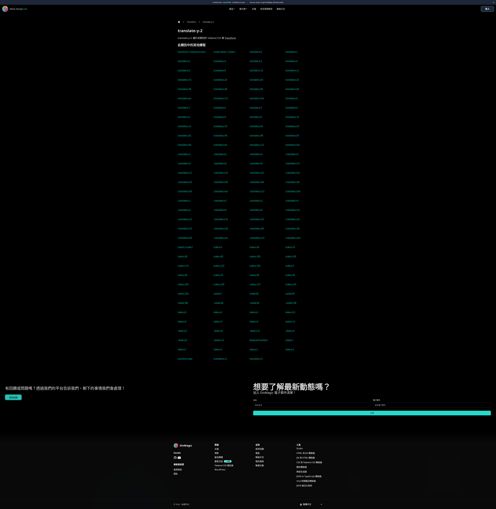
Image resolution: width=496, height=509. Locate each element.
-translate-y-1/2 (257, 237)
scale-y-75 (218, 274)
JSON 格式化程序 (304, 485)
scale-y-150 (183, 293)
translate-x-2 (184, 61)
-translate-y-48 (257, 228)
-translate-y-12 (185, 219)
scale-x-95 (218, 256)
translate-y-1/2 (257, 144)
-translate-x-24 (292, 172)
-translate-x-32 (185, 181)
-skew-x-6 (218, 330)
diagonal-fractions (259, 340)
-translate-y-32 (185, 228)
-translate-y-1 (184, 200)
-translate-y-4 (291, 200)
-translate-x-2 (220, 154)
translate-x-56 (256, 88)
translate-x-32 (292, 79)
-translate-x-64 (185, 191)
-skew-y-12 (219, 340)
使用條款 (178, 469)
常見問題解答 (266, 8)
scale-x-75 (290, 247)
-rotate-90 (254, 302)
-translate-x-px (221, 191)
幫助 (257, 453)
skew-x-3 (218, 312)
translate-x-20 (220, 79)
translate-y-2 (208, 22)
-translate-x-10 (292, 163)
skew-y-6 (254, 321)
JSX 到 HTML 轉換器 (305, 457)
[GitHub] (175, 457)
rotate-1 (289, 340)
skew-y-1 (254, 349)
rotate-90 (290, 293)
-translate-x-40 (221, 181)
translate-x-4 (256, 61)
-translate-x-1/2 (257, 191)
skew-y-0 (182, 321)
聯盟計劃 (259, 465)
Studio (299, 448)
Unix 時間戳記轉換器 (306, 481)
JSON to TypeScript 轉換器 (308, 476)
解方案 (242, 8)
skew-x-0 (182, 312)
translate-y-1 (184, 107)
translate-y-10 (292, 116)
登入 (487, 8)
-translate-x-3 (256, 154)
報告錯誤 (259, 461)
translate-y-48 (256, 135)
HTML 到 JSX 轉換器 (305, 453)
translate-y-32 (184, 135)
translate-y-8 (256, 116)
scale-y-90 (254, 274)
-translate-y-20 (257, 219)
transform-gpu (185, 358)
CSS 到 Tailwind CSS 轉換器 (309, 462)
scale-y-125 (290, 284)
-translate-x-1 (184, 154)
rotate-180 (183, 302)
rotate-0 (218, 293)
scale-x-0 (218, 247)
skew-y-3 (218, 321)
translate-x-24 (256, 79)
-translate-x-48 (257, 181)
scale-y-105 (219, 284)
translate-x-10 (256, 70)
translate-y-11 (256, 358)
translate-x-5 (291, 61)
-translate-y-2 (220, 200)
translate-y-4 (291, 107)
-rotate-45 (218, 302)
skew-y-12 (290, 321)
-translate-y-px (221, 237)
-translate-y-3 (256, 200)
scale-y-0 (289, 265)
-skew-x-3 (182, 330)
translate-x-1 (291, 51)
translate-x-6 (184, 70)
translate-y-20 (256, 126)
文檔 (254, 8)
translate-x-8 (220, 70)
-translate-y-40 (221, 228)
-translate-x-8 (256, 163)
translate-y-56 (292, 135)
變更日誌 (219, 461)
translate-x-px (184, 98)
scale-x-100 (255, 256)
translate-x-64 (292, 88)
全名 (255, 400)
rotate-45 (254, 293)
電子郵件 (376, 400)
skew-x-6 (254, 312)
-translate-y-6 (220, 209)
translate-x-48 (220, 88)
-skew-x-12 (255, 330)
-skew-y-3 (290, 330)
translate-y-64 (184, 144)
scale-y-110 (255, 284)
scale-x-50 (254, 247)
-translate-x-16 (221, 172)
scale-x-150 (255, 265)
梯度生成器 (301, 471)
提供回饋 (13, 397)
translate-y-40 (220, 135)
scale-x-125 (219, 265)
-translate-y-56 (292, 228)
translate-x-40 (184, 88)
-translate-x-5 (184, 163)
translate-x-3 (220, 61)
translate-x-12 (292, 70)
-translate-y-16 (221, 219)
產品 (231, 8)
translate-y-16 (220, 126)
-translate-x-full (292, 191)
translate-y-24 (292, 126)
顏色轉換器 (301, 467)
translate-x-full (257, 98)
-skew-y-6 (182, 340)
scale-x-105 (290, 256)
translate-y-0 (291, 98)
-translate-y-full (292, 237)
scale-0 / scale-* (185, 247)
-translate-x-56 (292, 181)
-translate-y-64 (185, 237)
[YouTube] (179, 458)
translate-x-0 (256, 51)
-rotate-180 (290, 302)
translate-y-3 (256, 107)
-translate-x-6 (220, 163)
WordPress (220, 469)
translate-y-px (220, 144)
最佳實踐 (219, 457)
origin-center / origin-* (225, 51)
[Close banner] (493, 2)
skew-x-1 (182, 349)
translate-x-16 (184, 79)
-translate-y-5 (184, 209)
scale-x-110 (183, 265)
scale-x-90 (182, 256)
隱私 (176, 473)
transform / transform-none (191, 51)
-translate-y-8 (256, 209)
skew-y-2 (289, 349)
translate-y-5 (184, 116)
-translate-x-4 (291, 154)
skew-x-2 (218, 349)
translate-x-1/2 (221, 98)
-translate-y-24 (292, 219)
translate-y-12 (184, 126)
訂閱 (372, 413)
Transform (191, 22)
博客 (217, 453)
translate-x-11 (220, 358)
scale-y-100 (183, 284)
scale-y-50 (182, 274)
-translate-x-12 (185, 172)
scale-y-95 (290, 274)
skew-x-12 (290, 312)
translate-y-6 (220, 116)
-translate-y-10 (292, 209)
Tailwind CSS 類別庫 (224, 465)
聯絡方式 (281, 8)
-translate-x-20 (257, 172)
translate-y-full (292, 144)
